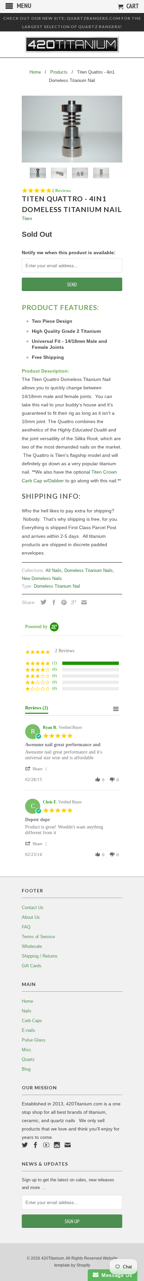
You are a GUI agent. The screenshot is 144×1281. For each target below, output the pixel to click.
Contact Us (33, 907)
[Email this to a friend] (82, 602)
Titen (27, 218)
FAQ (26, 926)
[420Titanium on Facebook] (35, 1145)
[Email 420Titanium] (68, 1145)
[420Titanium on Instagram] (57, 1145)
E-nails (28, 1030)
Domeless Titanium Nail (57, 586)
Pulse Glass (34, 1040)
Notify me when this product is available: (69, 252)
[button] (37, 768)
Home (27, 1001)
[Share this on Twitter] (42, 602)
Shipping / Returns (40, 956)
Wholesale (32, 946)
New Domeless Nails (42, 578)
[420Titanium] (72, 44)
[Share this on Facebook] (52, 602)
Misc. (27, 1049)
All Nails (54, 570)
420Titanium (52, 1258)
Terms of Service (38, 936)
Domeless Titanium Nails (88, 570)
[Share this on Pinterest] (62, 602)
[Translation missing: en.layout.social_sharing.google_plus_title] (72, 602)
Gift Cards (32, 965)
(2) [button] (54, 663)
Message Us (115, 1275)
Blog (26, 1069)
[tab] (36, 709)
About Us (31, 917)
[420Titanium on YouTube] (46, 1145)
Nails (26, 1010)
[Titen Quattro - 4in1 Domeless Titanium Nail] (72, 129)
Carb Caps (32, 1020)
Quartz (28, 1059)
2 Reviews (61, 190)
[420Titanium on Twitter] (25, 1145)
